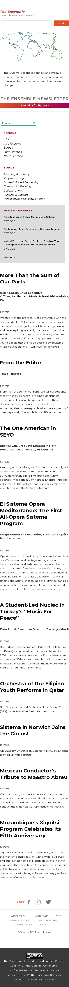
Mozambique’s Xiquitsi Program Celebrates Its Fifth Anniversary (30, 829)
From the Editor (21, 363)
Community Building (17, 186)
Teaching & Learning (17, 174)
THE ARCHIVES (47, 920)
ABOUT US (18, 916)
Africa (7, 139)
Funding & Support (16, 194)
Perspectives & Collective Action (24, 198)
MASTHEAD (40, 916)
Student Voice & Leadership (21, 182)
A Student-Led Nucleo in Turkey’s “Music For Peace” (32, 611)
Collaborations (13, 190)
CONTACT (46, 924)
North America (13, 156)
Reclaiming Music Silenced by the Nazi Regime (32, 229)
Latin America (13, 152)
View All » (9, 257)
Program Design (15, 178)
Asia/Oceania (12, 143)
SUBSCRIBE (24, 924)
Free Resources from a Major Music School (29, 217)
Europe (8, 147)
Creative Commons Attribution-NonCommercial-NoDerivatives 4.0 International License (37, 966)
